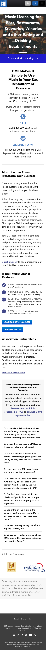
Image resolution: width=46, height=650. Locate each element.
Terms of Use (18, 646)
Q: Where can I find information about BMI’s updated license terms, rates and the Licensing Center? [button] (22, 538)
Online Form (23, 150)
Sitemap (24, 619)
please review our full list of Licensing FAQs (20, 410)
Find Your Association (13, 373)
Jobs (30, 619)
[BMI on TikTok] (22, 635)
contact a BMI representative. (28, 413)
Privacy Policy (27, 646)
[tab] (23, 434)
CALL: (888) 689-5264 (12, 329)
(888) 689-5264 (21, 128)
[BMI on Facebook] (10, 635)
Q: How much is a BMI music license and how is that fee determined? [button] (21, 471)
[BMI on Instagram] (18, 635)
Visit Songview (10, 262)
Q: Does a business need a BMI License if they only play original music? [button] (22, 446)
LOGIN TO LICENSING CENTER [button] (17, 322)
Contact (16, 619)
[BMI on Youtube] (30, 635)
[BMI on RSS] (35, 635)
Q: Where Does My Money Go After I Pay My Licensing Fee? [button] (22, 527)
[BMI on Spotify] (26, 635)
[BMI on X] (14, 635)
